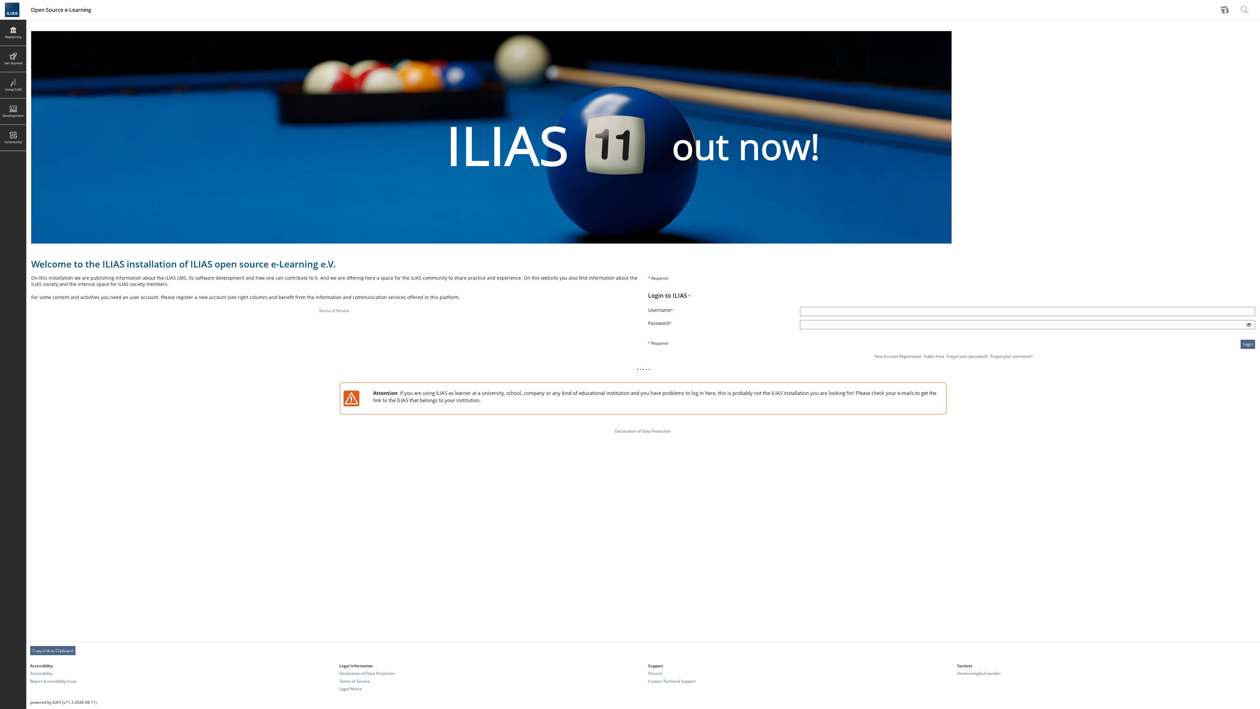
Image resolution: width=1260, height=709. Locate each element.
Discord (655, 673)
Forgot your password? (967, 356)
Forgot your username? (1011, 356)
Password (668, 323)
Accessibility (41, 673)
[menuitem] (1225, 10)
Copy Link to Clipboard (52, 651)
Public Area (934, 356)
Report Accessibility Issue (53, 681)
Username (669, 310)
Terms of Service (334, 310)
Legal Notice (350, 689)
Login (1248, 344)
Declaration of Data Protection (642, 431)
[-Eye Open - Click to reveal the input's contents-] (1248, 325)
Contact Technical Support (672, 681)
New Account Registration (897, 356)
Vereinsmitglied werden (978, 673)
